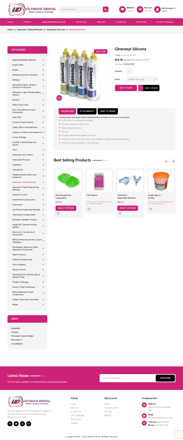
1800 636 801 (163, 422)
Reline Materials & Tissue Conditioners (22, 293)
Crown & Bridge (19, 137)
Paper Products (19, 255)
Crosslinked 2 (17, 344)
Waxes (15, 304)
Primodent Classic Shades (22, 336)
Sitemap (74, 423)
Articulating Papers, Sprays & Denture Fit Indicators (24, 86)
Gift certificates (77, 415)
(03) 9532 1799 (161, 425)
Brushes (15, 100)
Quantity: (119, 71)
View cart (101, 22)
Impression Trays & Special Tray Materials (25, 188)
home (73, 404)
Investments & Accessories (23, 200)
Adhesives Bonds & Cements (24, 75)
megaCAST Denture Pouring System (24, 226)
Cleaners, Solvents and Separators (27, 132)
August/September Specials (54, 22)
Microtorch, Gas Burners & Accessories (23, 233)
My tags (108, 412)
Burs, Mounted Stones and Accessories (23, 111)
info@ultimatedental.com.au (160, 418)
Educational (17, 170)
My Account (81, 22)
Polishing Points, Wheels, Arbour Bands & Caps (26, 275)
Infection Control (19, 195)
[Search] (105, 9)
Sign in (107, 404)
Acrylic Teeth (17, 65)
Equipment (17, 165)
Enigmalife (15, 328)
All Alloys (16, 80)
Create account (111, 408)
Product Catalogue (165, 22)
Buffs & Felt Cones (20, 105)
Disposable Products (21, 160)
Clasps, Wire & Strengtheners (24, 127)
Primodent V (16, 340)
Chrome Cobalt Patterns (22, 122)
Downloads (141, 22)
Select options (66, 208)
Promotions (76, 419)
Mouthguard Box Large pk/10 (63, 196)
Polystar (14, 332)
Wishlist (108, 415)
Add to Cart (125, 88)
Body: (118, 79)
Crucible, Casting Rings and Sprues (24, 143)
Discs (14, 150)
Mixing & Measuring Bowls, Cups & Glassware (27, 241)
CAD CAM (16, 117)
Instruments (17, 205)
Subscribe (165, 378)
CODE (117, 55)
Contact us (121, 22)
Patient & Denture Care (22, 260)
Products (27, 22)
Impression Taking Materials (30, 30)
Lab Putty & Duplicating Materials (26, 210)
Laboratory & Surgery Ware (23, 215)
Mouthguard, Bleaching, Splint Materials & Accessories (25, 248)
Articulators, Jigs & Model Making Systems (26, 93)
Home (10, 22)
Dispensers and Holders (22, 155)
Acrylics (15, 70)
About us (75, 408)
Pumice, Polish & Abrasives (23, 287)
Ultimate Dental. (94, 437)
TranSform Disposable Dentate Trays (126, 197)
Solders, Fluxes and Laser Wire (25, 299)
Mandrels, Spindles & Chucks (24, 220)
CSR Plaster (91, 195)
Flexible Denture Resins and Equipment (24, 176)
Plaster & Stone (19, 269)
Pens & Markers (19, 265)
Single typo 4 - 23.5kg (155, 196)
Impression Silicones (56, 30)
